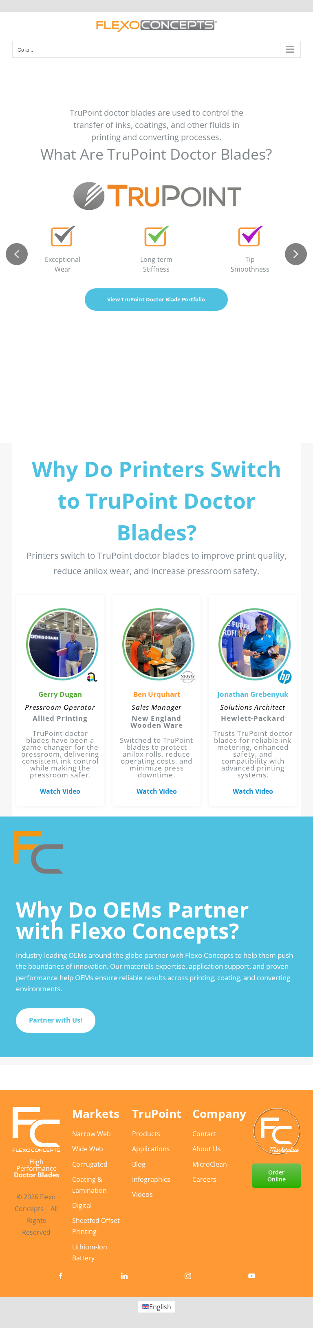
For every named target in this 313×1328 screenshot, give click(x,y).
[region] (156, 630)
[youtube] (252, 1276)
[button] (17, 254)
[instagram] (188, 1276)
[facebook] (60, 1276)
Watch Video (60, 791)
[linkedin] (124, 1276)
